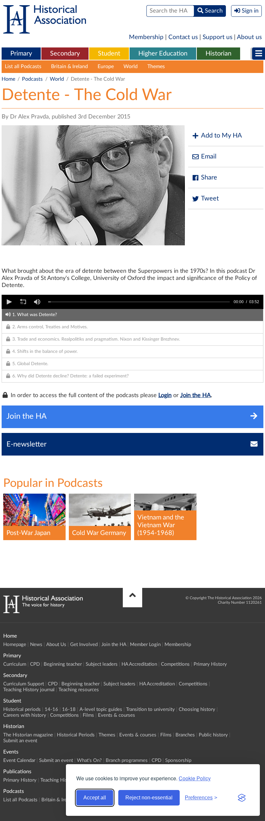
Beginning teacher (63, 664)
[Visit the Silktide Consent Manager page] (241, 798)
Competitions (175, 664)
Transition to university (150, 709)
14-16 (51, 709)
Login (165, 395)
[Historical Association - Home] (43, 611)
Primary (21, 53)
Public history (213, 735)
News (36, 644)
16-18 (69, 709)
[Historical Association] (44, 30)
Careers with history (24, 715)
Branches (185, 735)
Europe (106, 66)
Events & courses (116, 715)
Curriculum (14, 664)
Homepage (14, 644)
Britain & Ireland (69, 66)
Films (88, 715)
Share (209, 177)
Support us (217, 37)
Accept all (94, 797)
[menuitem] (21, 53)
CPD (35, 664)
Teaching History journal (29, 689)
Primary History (210, 664)
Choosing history (197, 709)
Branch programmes (127, 760)
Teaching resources (78, 689)
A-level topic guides (101, 709)
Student (109, 53)
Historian (218, 53)
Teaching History (58, 780)
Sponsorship (178, 760)
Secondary (65, 53)
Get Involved (84, 644)
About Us (56, 644)
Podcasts (32, 79)
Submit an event (20, 740)
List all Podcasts (23, 66)
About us (249, 37)
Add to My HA (221, 135)
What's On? (89, 760)
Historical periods (22, 709)
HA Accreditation (139, 664)
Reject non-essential (149, 797)
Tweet (210, 198)
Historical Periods (76, 735)
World (130, 66)
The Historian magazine (28, 735)
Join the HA (195, 395)
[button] (9, 302)
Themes (156, 66)
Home (8, 79)
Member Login (145, 644)
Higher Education (162, 53)
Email (209, 156)
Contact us (183, 37)
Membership (146, 37)
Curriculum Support (23, 684)
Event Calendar (19, 760)
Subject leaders (102, 664)
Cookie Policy (195, 778)
